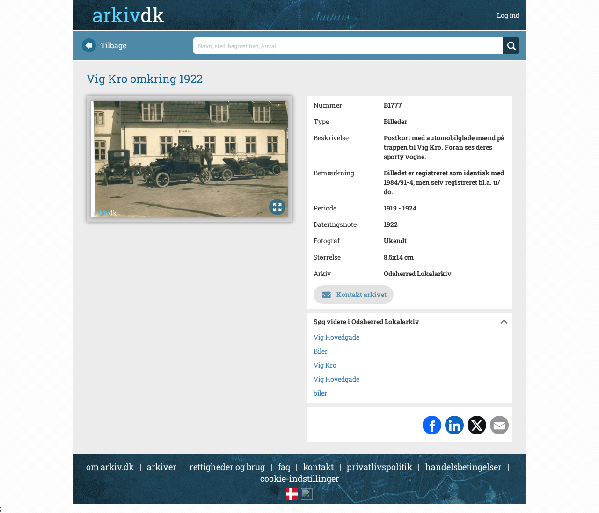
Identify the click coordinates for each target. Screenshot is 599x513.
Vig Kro (325, 365)
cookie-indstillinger (299, 478)
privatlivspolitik (379, 466)
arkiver (161, 466)
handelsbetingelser (463, 466)
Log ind (508, 15)
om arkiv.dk (110, 466)
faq (284, 466)
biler (320, 393)
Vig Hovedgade (336, 336)
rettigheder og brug (227, 466)
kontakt (318, 466)
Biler (321, 351)
